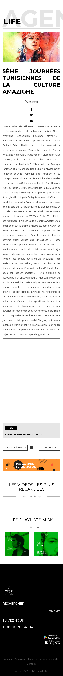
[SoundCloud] (31, 464)
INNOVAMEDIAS (40, 671)
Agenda (53, 659)
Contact (31, 663)
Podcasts (19, 659)
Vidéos (43, 659)
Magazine (32, 659)
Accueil (8, 659)
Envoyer (54, 611)
